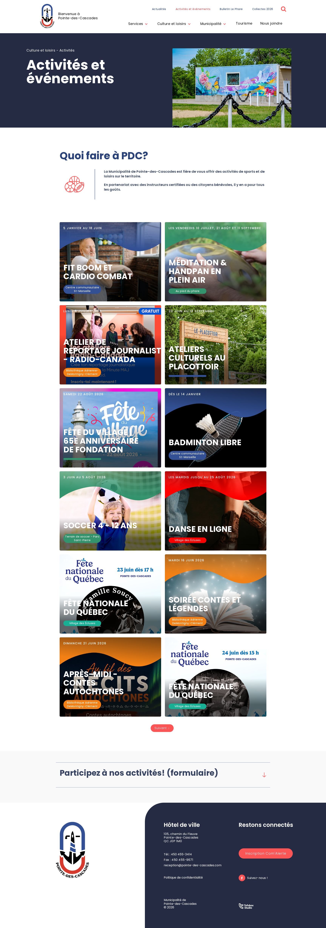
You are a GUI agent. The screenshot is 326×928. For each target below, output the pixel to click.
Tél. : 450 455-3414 (178, 854)
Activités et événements (193, 9)
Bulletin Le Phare (231, 9)
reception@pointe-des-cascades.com (192, 865)
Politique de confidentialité (183, 877)
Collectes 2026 (262, 9)
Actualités (159, 9)
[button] (137, 24)
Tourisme (244, 23)
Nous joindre (271, 23)
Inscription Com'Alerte (265, 853)
